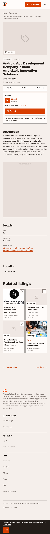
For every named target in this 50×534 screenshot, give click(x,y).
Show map (11, 271)
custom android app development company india (35, 346)
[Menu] (44, 4)
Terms (5, 479)
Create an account (9, 447)
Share (26, 88)
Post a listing (7, 427)
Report (41, 88)
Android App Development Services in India (11, 309)
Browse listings (8, 421)
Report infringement (9, 491)
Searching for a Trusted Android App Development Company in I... (13, 343)
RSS (15, 508)
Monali (14, 99)
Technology (7, 59)
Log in (5, 441)
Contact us (6, 461)
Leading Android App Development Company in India (36, 309)
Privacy (5, 473)
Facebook (6, 508)
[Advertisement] (25, 191)
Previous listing (11, 367)
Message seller (15, 111)
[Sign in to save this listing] (22, 291)
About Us (6, 467)
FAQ (4, 485)
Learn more (7, 524)
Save (11, 88)
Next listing (40, 367)
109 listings (23, 105)
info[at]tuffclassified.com (30, 503)
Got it (6, 530)
